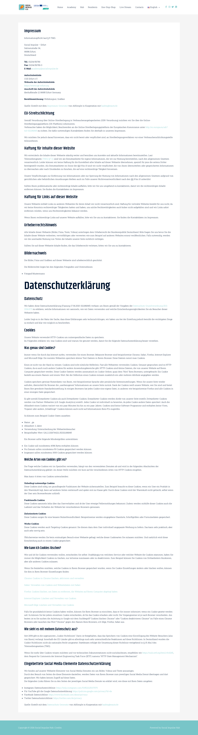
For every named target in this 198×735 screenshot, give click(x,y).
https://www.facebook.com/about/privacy (68, 694)
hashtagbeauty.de (109, 105)
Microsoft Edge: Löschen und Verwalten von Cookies (49, 605)
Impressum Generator (57, 105)
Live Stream (125, 7)
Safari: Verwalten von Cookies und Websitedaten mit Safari (52, 585)
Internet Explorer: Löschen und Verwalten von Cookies (50, 598)
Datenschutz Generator (58, 704)
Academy (71, 7)
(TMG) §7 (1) (48, 158)
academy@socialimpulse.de (45, 68)
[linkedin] (176, 7)
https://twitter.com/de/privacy (67, 698)
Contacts (139, 7)
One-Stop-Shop (108, 7)
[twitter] (173, 7)
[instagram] (169, 7)
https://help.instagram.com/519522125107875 (77, 687)
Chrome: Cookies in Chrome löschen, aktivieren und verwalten (54, 578)
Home (60, 7)
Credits (58, 727)
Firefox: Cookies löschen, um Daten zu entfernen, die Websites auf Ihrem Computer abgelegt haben (71, 591)
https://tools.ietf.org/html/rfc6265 (157, 652)
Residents (92, 7)
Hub (82, 7)
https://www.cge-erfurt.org (36, 85)
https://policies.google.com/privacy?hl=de (92, 691)
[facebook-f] (166, 7)
